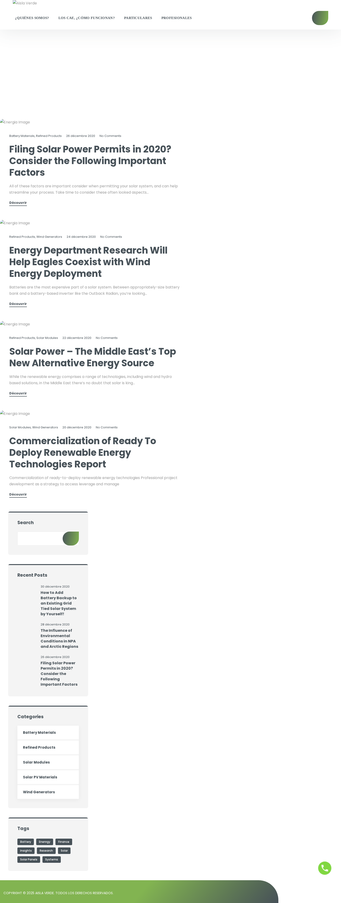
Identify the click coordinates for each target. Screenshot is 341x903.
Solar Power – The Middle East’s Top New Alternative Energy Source (92, 357)
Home (5, 85)
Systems (51, 859)
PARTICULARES (138, 18)
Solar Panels (28, 859)
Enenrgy (44, 842)
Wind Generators (49, 237)
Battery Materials (22, 136)
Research (46, 851)
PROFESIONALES (176, 18)
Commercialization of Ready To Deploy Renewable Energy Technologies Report (82, 452)
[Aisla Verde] (25, 3)
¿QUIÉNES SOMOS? (32, 18)
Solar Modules (47, 338)
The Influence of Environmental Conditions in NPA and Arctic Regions (59, 638)
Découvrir (18, 203)
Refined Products (49, 136)
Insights (26, 851)
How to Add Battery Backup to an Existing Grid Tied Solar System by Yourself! (59, 603)
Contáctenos (320, 18)
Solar (64, 851)
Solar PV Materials (40, 777)
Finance (63, 842)
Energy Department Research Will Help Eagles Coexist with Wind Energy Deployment (88, 262)
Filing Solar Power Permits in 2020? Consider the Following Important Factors (90, 161)
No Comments (110, 136)
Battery (25, 842)
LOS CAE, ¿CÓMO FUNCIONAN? (86, 18)
